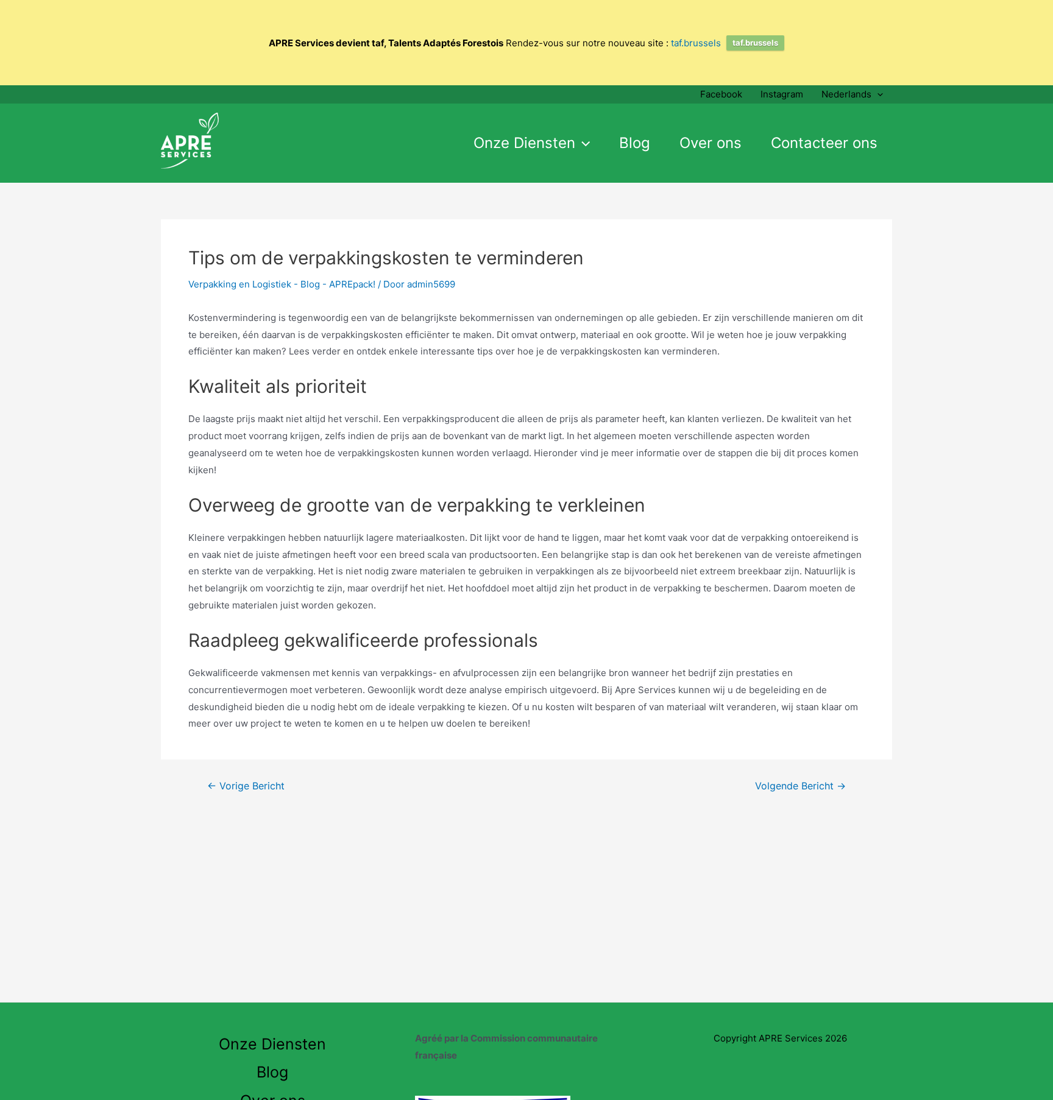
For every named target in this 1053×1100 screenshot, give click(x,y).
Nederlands (846, 94)
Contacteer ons (824, 143)
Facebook (721, 94)
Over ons (710, 143)
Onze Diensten (524, 143)
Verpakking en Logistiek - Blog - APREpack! (281, 284)
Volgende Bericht (800, 786)
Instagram (781, 94)
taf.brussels (696, 43)
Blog (634, 143)
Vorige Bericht (246, 786)
